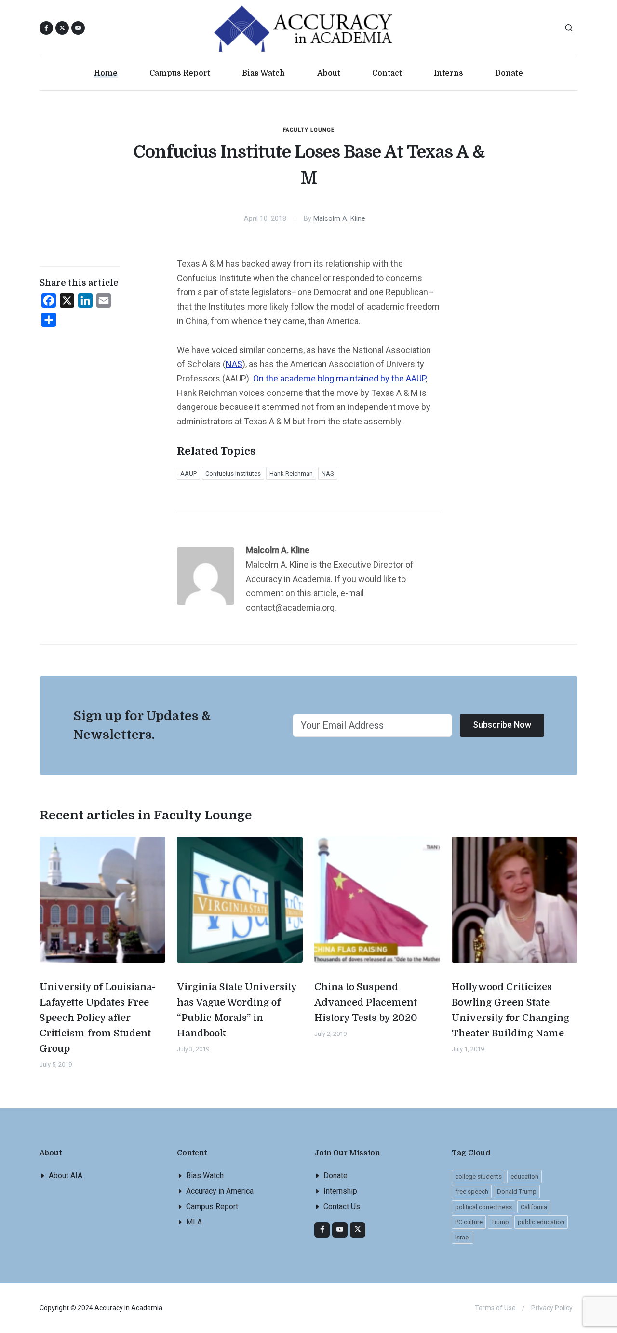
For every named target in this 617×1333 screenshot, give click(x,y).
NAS (234, 364)
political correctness (483, 1207)
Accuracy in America (220, 1191)
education (524, 1176)
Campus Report (212, 1206)
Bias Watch (205, 1175)
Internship (340, 1191)
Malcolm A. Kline (339, 219)
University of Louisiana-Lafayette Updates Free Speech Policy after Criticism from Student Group (97, 1017)
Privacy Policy (552, 1308)
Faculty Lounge (309, 130)
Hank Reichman (291, 473)
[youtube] (78, 28)
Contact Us (341, 1206)
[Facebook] (322, 1230)
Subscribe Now (502, 725)
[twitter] (357, 1230)
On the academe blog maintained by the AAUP (339, 378)
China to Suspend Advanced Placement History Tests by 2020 (365, 1002)
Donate (335, 1175)
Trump (500, 1221)
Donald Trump (517, 1191)
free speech (471, 1191)
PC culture (469, 1221)
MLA (194, 1221)
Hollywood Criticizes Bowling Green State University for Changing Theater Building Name (510, 1010)
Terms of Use (495, 1308)
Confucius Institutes (233, 473)
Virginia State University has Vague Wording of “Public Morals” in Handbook (237, 1010)
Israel (462, 1237)
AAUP (188, 473)
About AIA (65, 1175)
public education (541, 1221)
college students (478, 1176)
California (534, 1207)
